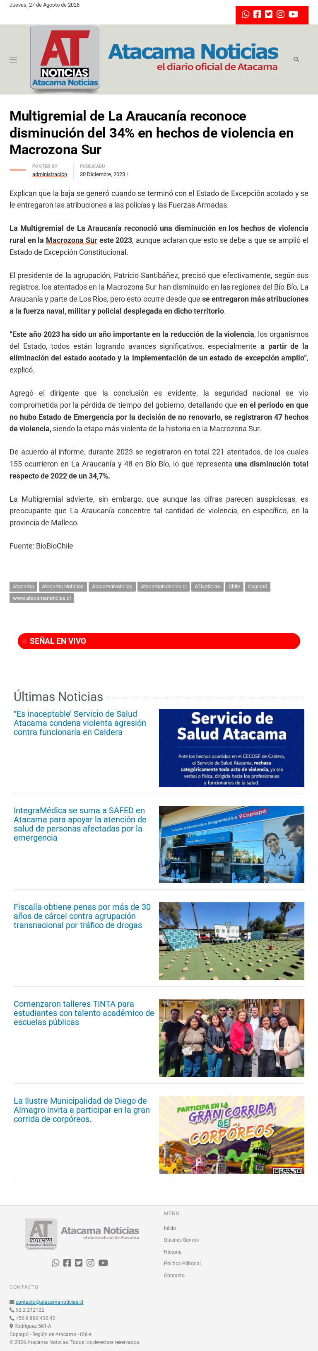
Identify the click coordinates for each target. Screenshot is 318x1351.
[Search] (296, 60)
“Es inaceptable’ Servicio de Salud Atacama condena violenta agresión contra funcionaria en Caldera (80, 723)
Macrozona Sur (71, 240)
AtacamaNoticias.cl (164, 586)
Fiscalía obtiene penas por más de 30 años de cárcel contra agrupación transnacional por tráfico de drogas (82, 916)
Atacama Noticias (63, 586)
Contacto (174, 1275)
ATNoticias (207, 586)
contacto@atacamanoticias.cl (49, 1302)
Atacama (23, 586)
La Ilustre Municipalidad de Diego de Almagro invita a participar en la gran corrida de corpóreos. (82, 1110)
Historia (173, 1252)
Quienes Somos (181, 1240)
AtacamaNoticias (112, 586)
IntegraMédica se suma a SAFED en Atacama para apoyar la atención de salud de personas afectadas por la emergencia (80, 824)
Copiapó (257, 586)
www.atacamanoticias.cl (42, 598)
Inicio (170, 1228)
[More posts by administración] (18, 167)
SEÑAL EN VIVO (57, 641)
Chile (234, 586)
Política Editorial (182, 1263)
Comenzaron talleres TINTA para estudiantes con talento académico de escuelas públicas (84, 1013)
